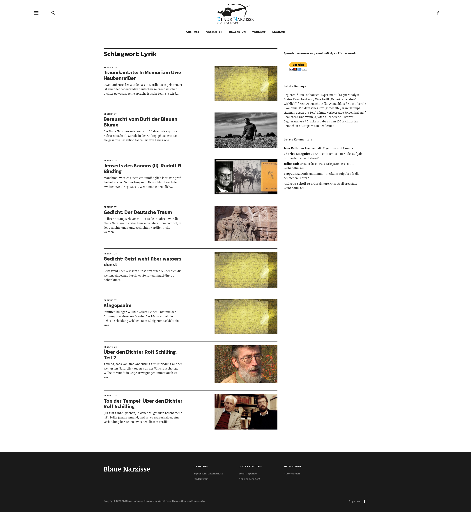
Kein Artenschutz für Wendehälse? (323, 104)
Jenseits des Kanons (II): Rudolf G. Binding (143, 168)
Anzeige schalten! (249, 479)
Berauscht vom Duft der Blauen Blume (140, 122)
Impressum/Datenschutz (208, 474)
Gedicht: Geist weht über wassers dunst (142, 261)
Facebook (438, 12)
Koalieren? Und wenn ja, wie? (304, 117)
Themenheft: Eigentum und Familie (329, 148)
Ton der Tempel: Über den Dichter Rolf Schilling (143, 403)
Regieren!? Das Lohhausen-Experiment (310, 95)
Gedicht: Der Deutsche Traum (138, 212)
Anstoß (193, 31)
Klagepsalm (118, 305)
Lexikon (278, 31)
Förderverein (201, 479)
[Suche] (53, 12)
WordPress (164, 501)
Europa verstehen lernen (317, 126)
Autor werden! (292, 474)
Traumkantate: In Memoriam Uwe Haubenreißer (142, 75)
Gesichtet (214, 31)
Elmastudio (198, 501)
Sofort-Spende (248, 474)
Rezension (237, 31)
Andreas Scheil (295, 184)
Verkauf (259, 31)
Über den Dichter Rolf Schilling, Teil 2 (140, 354)
